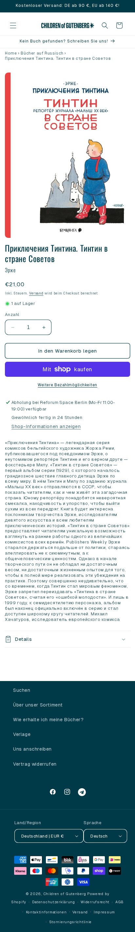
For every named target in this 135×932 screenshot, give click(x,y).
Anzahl (12, 314)
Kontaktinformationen (46, 912)
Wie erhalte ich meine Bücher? (48, 719)
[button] (13, 25)
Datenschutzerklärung (53, 902)
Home (11, 53)
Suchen (21, 690)
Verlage (21, 734)
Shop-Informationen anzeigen (46, 426)
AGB (119, 902)
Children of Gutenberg (64, 894)
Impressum (104, 912)
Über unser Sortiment (38, 704)
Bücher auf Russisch (42, 53)
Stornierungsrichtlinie (70, 922)
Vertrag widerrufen (35, 764)
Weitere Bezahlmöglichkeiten (67, 385)
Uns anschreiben (32, 749)
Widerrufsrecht (95, 902)
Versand (36, 293)
